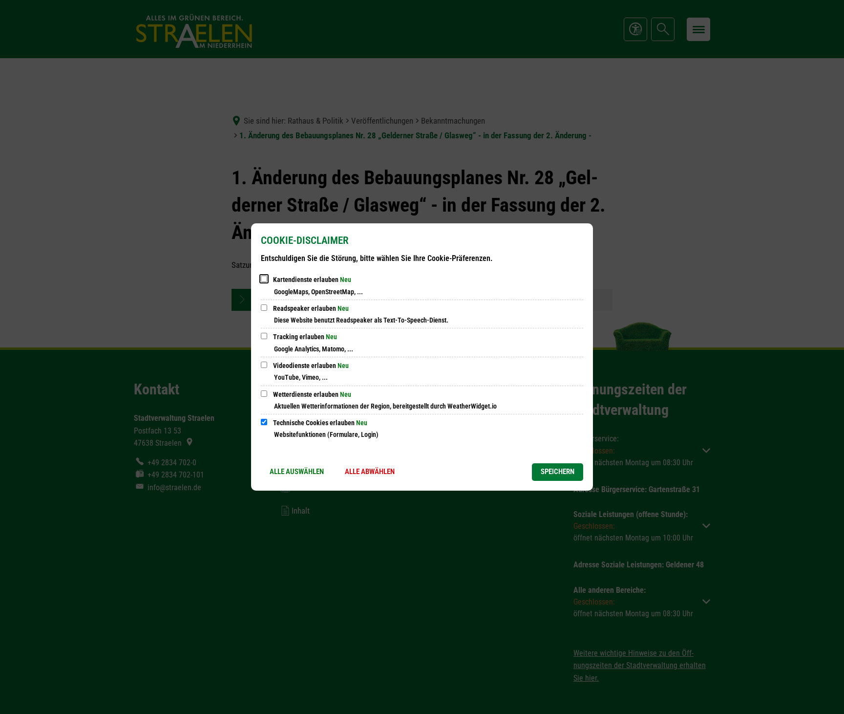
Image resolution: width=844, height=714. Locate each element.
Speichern (557, 471)
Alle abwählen (370, 471)
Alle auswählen (297, 471)
